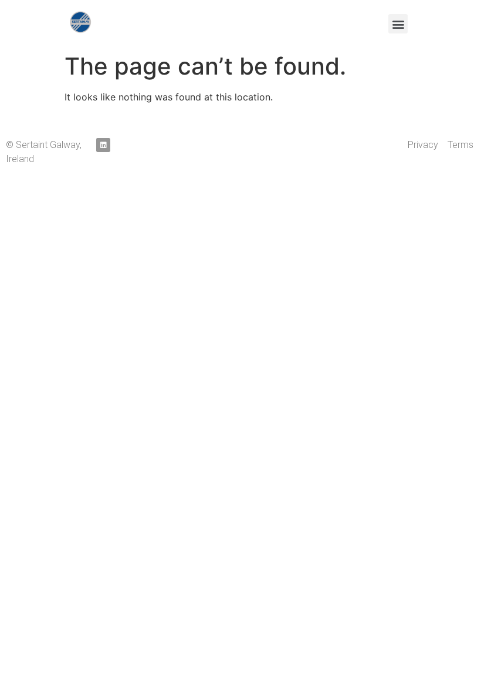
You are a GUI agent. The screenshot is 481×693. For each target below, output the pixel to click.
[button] (398, 23)
